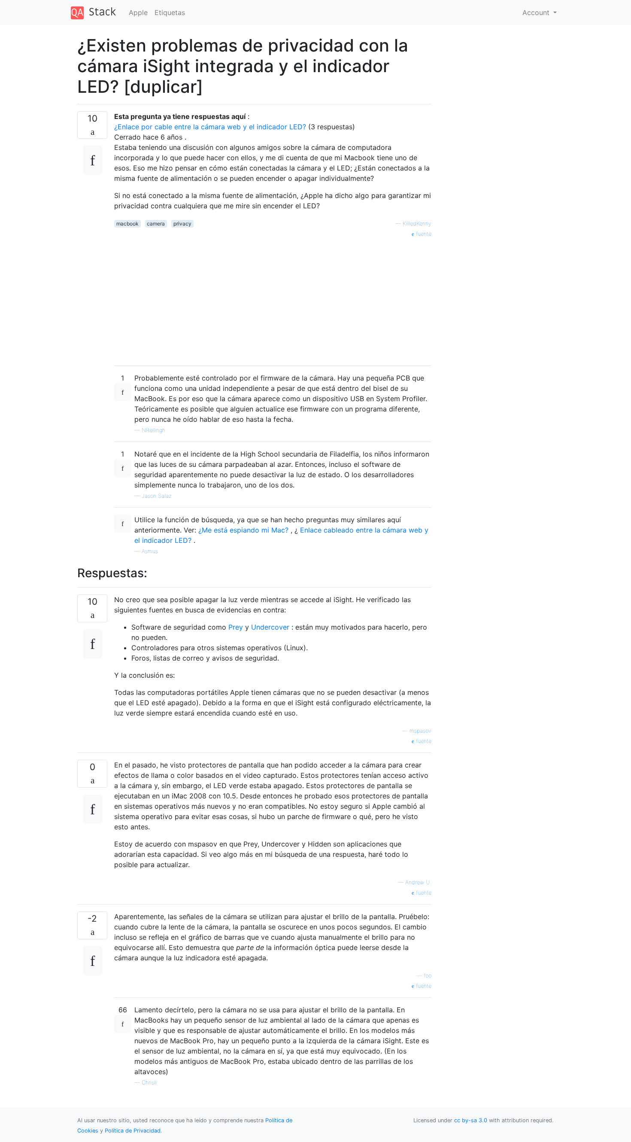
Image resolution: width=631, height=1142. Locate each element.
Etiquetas (170, 12)
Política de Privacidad (133, 1130)
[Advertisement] (272, 298)
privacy (182, 223)
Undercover (270, 627)
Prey (235, 627)
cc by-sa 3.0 (470, 1120)
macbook (127, 223)
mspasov (420, 731)
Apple (138, 12)
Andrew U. (418, 882)
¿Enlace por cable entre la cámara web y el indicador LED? (211, 126)
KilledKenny (417, 223)
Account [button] (537, 12)
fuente (422, 234)
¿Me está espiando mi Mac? (244, 530)
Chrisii (149, 1082)
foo (427, 975)
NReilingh (153, 430)
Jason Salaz (157, 496)
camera (156, 223)
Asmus (150, 551)
